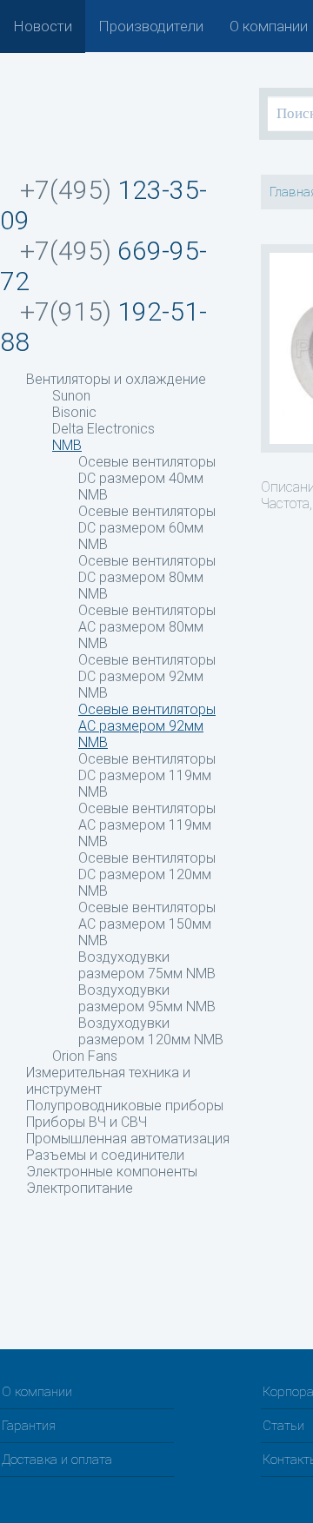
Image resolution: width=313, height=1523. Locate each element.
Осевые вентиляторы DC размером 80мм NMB (147, 577)
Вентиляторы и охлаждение (116, 379)
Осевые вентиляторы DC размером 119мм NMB (147, 775)
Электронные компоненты (111, 1171)
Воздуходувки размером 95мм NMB (147, 998)
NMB (67, 445)
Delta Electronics (103, 428)
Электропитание (79, 1188)
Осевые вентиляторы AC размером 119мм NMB (147, 825)
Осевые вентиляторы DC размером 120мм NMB (147, 874)
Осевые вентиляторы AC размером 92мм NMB (147, 726)
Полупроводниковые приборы (124, 1105)
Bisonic (74, 412)
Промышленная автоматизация (128, 1138)
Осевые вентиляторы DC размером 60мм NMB (147, 528)
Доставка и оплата (57, 1459)
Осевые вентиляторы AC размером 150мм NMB (147, 924)
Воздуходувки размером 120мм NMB (150, 1031)
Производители (150, 26)
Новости (42, 26)
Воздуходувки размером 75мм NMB (147, 965)
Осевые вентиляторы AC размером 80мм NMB (147, 627)
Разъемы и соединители (105, 1155)
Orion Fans (84, 1056)
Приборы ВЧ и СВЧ (86, 1122)
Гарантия (29, 1426)
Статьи (283, 1426)
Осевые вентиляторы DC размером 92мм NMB (147, 676)
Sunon (71, 395)
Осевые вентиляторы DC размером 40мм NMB (147, 478)
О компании (269, 26)
